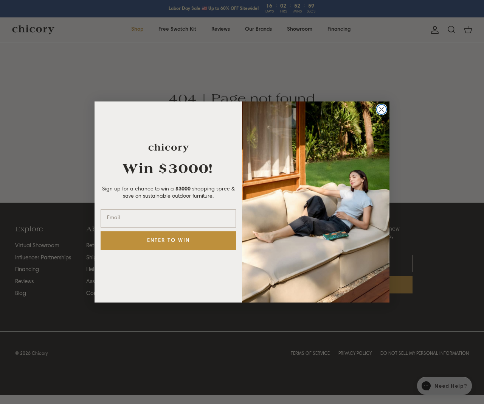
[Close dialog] (381, 109)
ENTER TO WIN (168, 240)
